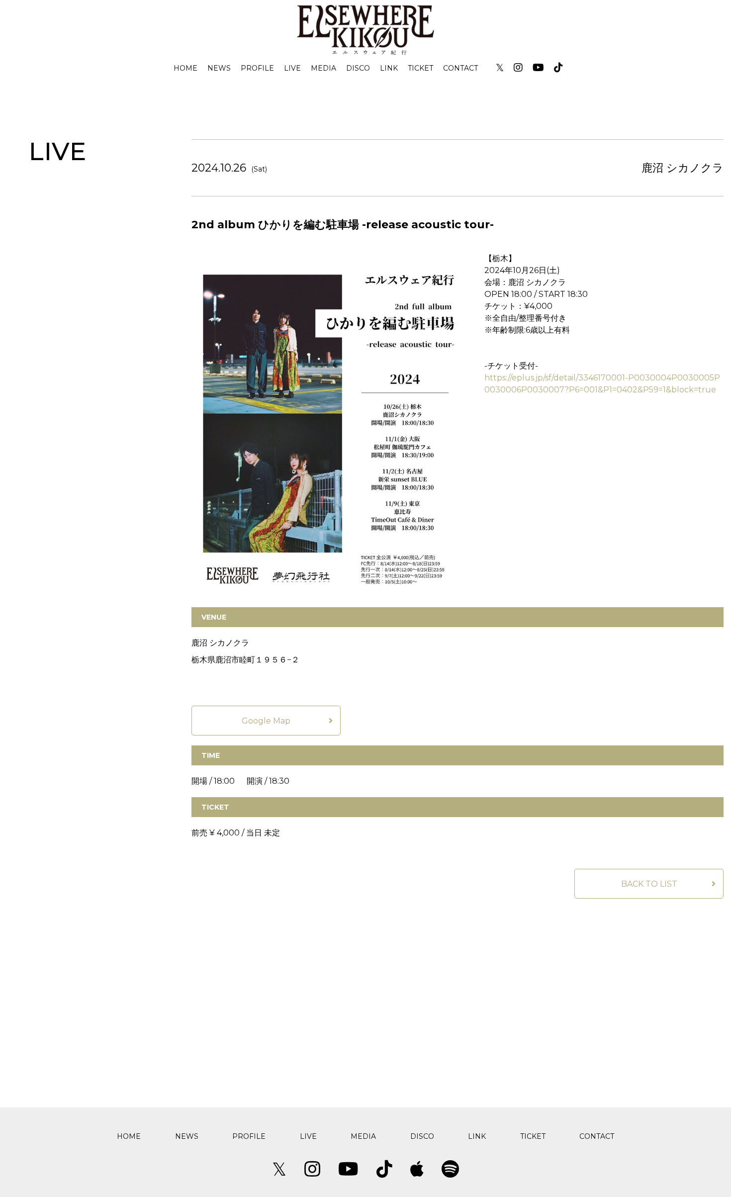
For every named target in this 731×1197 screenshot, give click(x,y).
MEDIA (323, 68)
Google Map (266, 721)
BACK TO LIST (649, 884)
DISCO (358, 68)
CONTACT (460, 68)
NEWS (219, 68)
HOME (185, 68)
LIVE (292, 68)
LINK (389, 68)
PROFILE (257, 68)
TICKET (420, 68)
